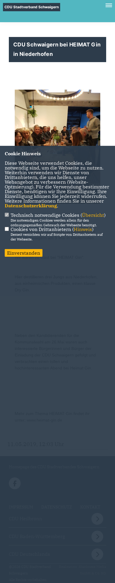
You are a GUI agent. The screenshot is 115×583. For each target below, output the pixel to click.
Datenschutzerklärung (31, 206)
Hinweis (83, 229)
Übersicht (93, 215)
